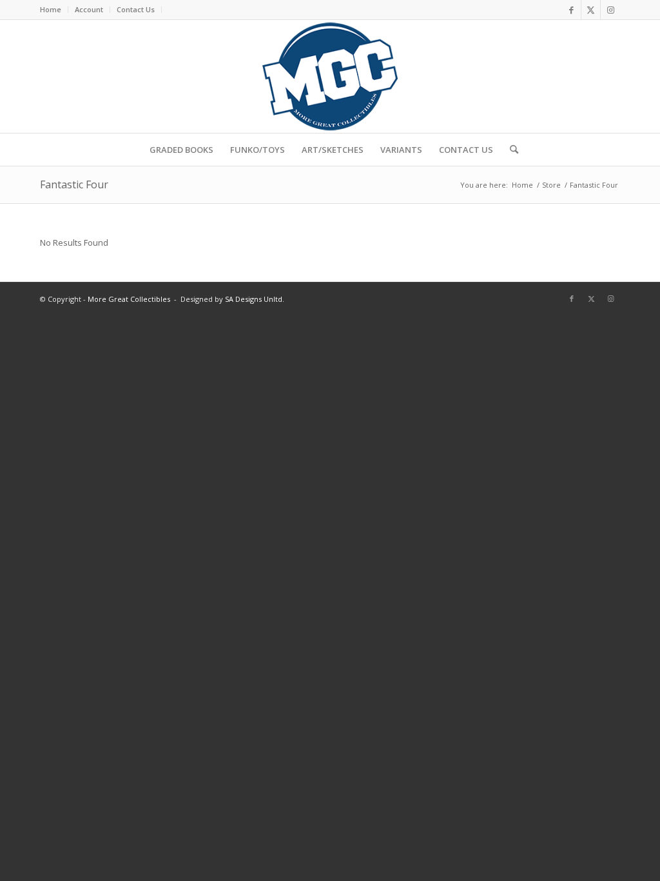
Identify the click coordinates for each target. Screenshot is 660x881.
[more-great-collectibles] (330, 76)
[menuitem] (54, 9)
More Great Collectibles (129, 299)
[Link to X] (590, 9)
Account (89, 9)
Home (50, 9)
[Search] (509, 150)
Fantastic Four (74, 184)
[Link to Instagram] (610, 9)
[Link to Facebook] (571, 9)
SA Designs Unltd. (254, 299)
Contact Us (136, 9)
